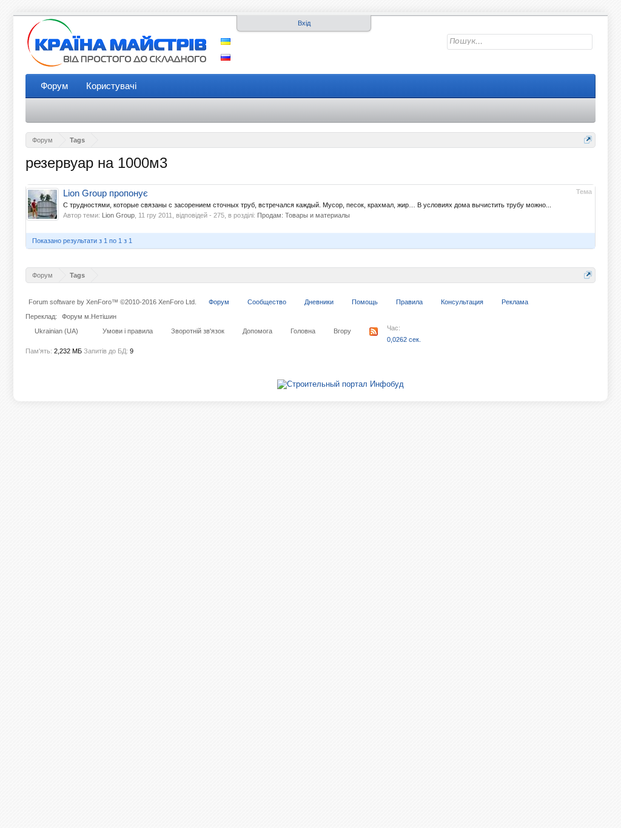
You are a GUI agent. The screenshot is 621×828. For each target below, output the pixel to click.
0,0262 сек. (404, 339)
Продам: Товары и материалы (303, 215)
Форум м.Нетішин (89, 316)
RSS (373, 331)
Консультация (462, 301)
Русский (225, 57)
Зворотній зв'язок (197, 331)
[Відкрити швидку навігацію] (588, 140)
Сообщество (266, 301)
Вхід (304, 23)
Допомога (257, 331)
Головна (302, 331)
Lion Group (118, 215)
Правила (409, 301)
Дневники (319, 301)
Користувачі (111, 86)
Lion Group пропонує (105, 193)
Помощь (365, 301)
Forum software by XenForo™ (112, 301)
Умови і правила (127, 331)
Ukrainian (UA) (56, 331)
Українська (225, 41)
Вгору (342, 331)
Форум (54, 86)
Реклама (515, 301)
